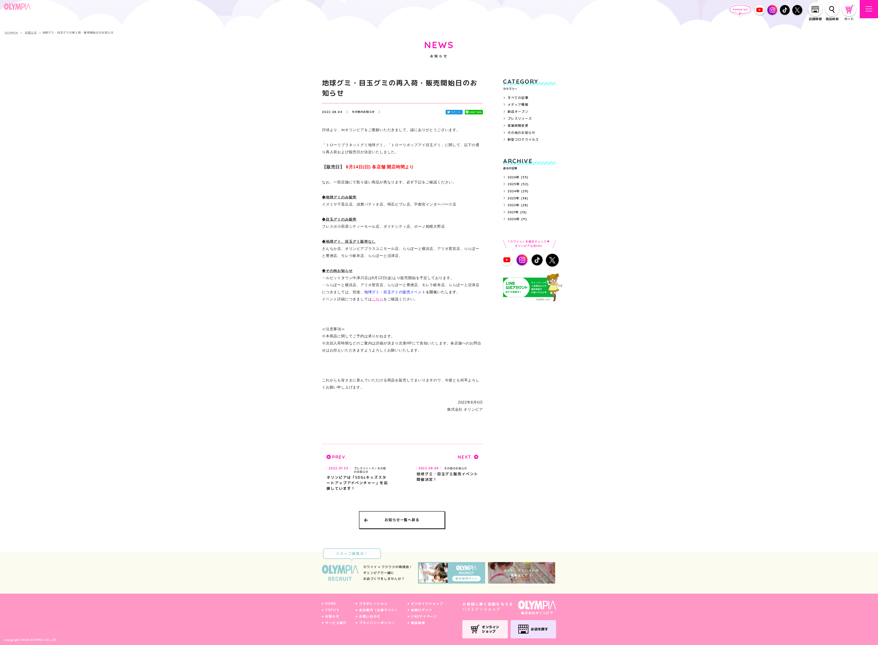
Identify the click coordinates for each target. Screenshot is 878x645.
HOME (330, 603)
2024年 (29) (518, 191)
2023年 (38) (518, 198)
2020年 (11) (517, 219)
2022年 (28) (518, 205)
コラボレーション (373, 603)
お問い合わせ (369, 616)
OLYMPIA (11, 32)
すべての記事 (518, 97)
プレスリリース (520, 118)
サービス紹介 (336, 623)
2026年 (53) (518, 177)
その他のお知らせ (521, 132)
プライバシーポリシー (377, 623)
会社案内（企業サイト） (378, 610)
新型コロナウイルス (523, 139)
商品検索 (418, 623)
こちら (377, 299)
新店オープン (518, 111)
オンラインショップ (427, 603)
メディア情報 (518, 104)
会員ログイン (421, 610)
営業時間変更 (518, 125)
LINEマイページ (424, 616)
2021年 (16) (517, 212)
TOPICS (332, 610)
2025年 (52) (518, 184)
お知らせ (31, 32)
